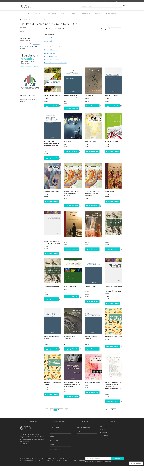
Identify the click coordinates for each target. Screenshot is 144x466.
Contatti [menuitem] (97, 13)
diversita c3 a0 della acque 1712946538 (55, 63)
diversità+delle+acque (50, 50)
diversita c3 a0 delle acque (52, 60)
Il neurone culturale (92, 382)
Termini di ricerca (35, 458)
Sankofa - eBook (90, 141)
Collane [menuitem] (73, 13)
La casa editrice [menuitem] (51, 13)
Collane (52, 436)
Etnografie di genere (51, 191)
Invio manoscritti (55, 449)
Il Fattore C (68, 141)
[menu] (72, 14)
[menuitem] (28, 14)
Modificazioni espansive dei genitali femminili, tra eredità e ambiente (52, 241)
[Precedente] (47, 409)
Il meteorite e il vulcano (113, 336)
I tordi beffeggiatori (112, 239)
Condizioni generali (82, 432)
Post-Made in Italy (111, 96)
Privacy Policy (108, 461)
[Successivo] (66, 409)
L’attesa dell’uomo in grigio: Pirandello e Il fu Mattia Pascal (72, 384)
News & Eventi (54, 440)
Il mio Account (99, 1)
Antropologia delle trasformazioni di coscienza (71, 193)
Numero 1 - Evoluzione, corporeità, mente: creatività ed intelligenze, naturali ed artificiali (113, 386)
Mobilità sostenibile (112, 141)
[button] (60, 105)
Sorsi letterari (90, 239)
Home (21, 20)
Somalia (67, 239)
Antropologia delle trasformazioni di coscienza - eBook (92, 193)
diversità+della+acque (50, 56)
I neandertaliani (70, 287)
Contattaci (63, 458)
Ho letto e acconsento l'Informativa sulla (99, 461)
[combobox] (101, 6)
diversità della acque (50, 53)
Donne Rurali (109, 191)
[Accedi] (116, 1)
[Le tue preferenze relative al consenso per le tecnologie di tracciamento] (136, 463)
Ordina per (104, 29)
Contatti (52, 444)
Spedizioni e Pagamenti (83, 427)
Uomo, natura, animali (52, 96)
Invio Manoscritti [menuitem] (111, 13)
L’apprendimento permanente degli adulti (91, 289)
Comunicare (89, 96)
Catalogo (22, 31)
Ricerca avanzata (46, 458)
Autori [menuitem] (63, 13)
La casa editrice (54, 427)
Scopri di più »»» (25, 444)
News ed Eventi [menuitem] (85, 13)
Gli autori (53, 432)
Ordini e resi (55, 458)
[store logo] (25, 6)
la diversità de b (48, 41)
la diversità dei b (49, 38)
